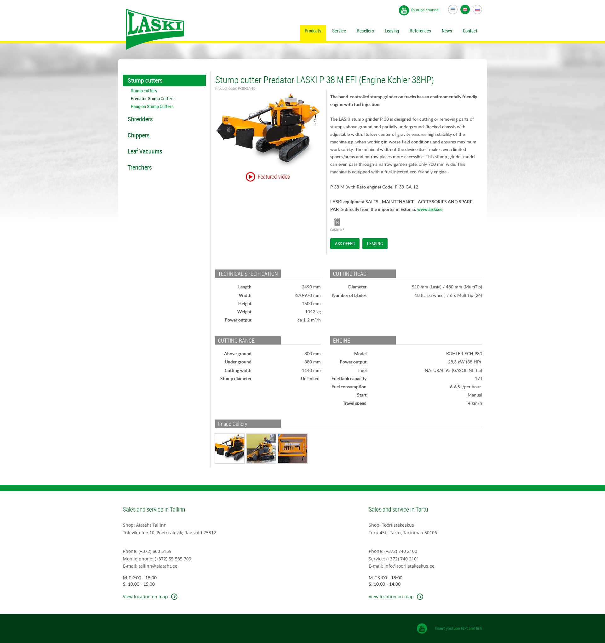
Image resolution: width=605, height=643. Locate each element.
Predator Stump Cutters (153, 98)
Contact (470, 30)
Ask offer (345, 243)
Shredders (140, 119)
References (420, 30)
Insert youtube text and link (458, 628)
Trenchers (140, 167)
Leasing (392, 30)
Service (339, 30)
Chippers (139, 135)
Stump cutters (145, 80)
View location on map (145, 597)
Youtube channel (426, 9)
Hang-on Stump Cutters (152, 106)
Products (313, 30)
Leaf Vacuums (145, 151)
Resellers (365, 30)
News (447, 30)
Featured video (274, 176)
